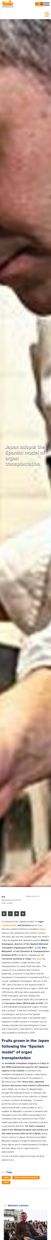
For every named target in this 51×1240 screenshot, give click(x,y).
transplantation (9, 925)
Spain (39, 959)
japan (6, 1177)
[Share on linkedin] (16, 913)
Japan (42, 929)
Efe (3, 897)
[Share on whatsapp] (23, 913)
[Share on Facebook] (4, 913)
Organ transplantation (26, 1177)
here (12, 1160)
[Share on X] (10, 913)
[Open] (47, 4)
